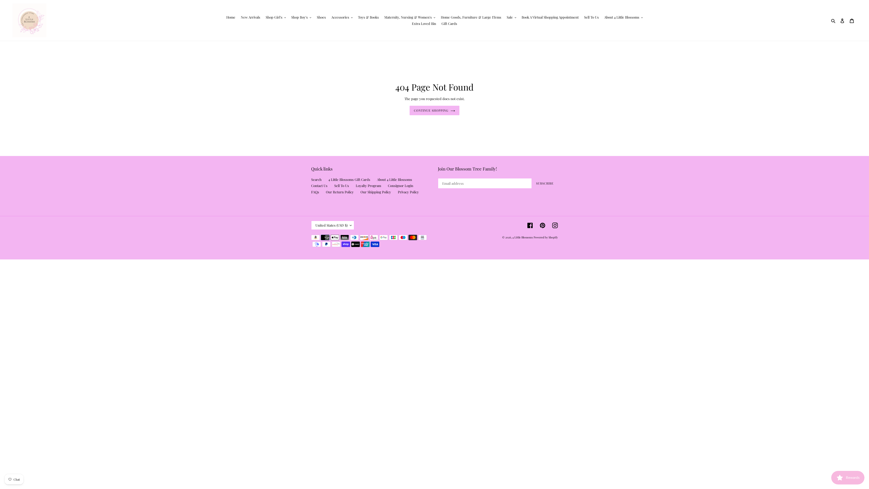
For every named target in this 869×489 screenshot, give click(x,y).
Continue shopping (431, 110)
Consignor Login (400, 185)
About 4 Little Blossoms (394, 179)
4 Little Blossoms (522, 237)
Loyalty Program (368, 185)
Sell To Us (341, 185)
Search (316, 179)
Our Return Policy (340, 192)
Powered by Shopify (546, 237)
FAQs (315, 192)
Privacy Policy (408, 192)
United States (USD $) (331, 225)
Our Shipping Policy (375, 192)
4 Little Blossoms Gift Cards (349, 179)
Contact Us (319, 185)
